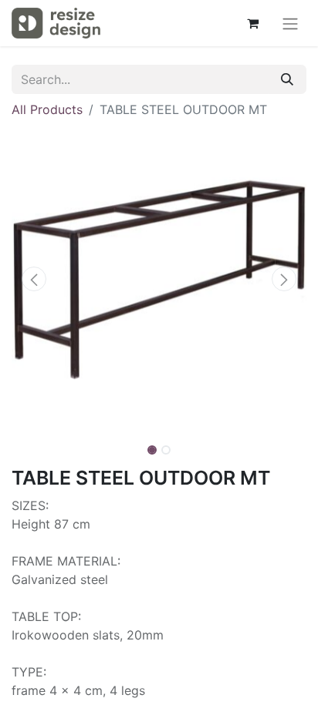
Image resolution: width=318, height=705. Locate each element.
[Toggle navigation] (290, 23)
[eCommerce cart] (252, 23)
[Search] (287, 79)
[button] (34, 279)
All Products (47, 109)
